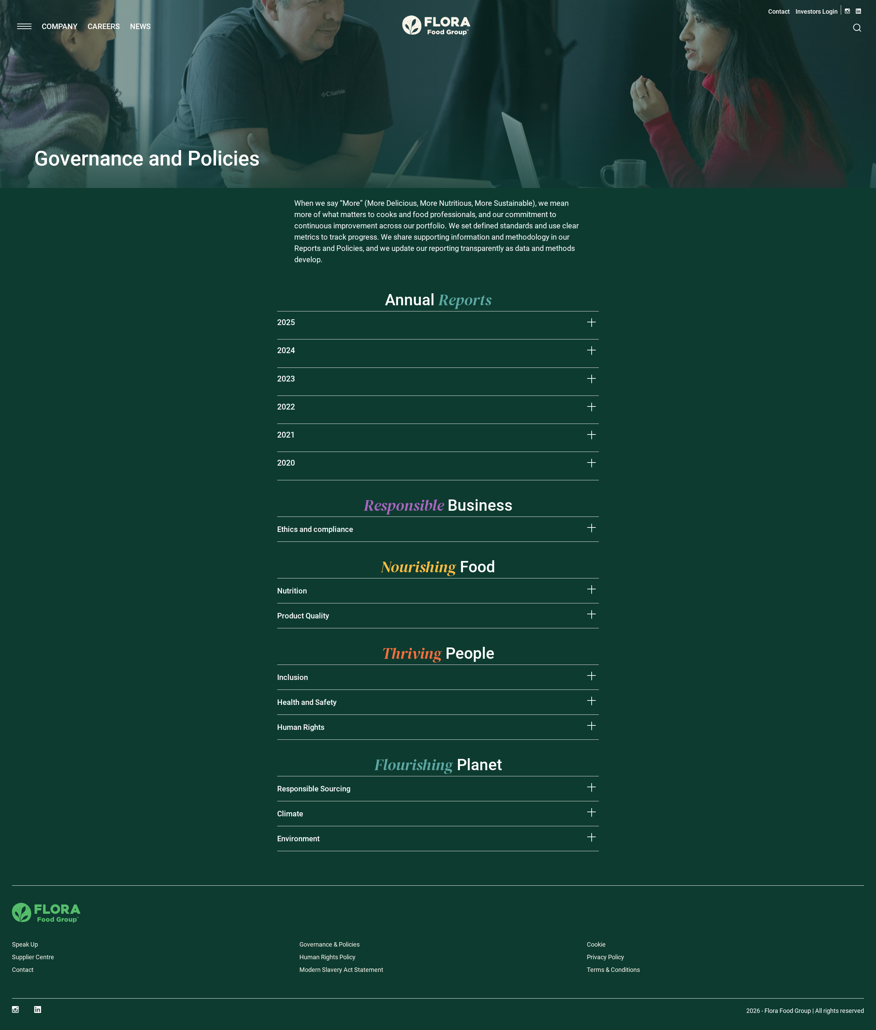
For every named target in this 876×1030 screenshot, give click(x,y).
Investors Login (817, 11)
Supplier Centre (33, 957)
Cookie (596, 944)
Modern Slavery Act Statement (341, 969)
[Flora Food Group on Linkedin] (37, 1009)
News (140, 26)
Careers (104, 26)
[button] (24, 26)
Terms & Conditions (613, 969)
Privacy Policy (605, 957)
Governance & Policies (329, 944)
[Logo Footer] (46, 907)
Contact (779, 11)
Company (59, 26)
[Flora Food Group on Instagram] (15, 1009)
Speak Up (25, 944)
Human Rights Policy (327, 957)
